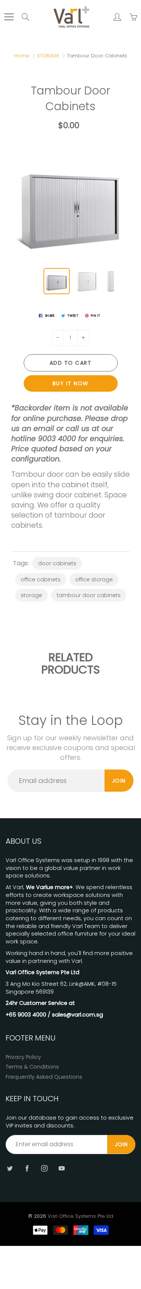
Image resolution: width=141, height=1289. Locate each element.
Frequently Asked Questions (44, 1077)
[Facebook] (26, 1168)
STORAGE (48, 55)
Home (21, 55)
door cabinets (57, 563)
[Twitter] (9, 1168)
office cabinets (41, 579)
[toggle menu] (8, 16)
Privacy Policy (23, 1057)
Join (119, 780)
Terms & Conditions (32, 1066)
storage (31, 595)
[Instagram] (44, 1168)
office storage (94, 579)
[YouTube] (61, 1168)
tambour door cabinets (89, 595)
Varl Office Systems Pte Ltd (80, 1216)
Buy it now (71, 383)
